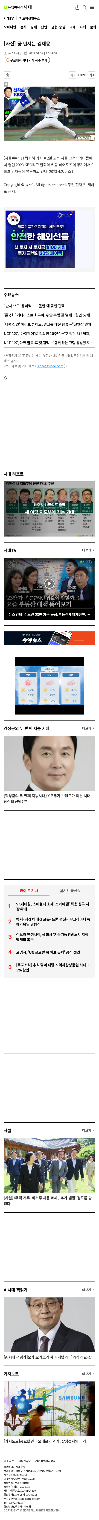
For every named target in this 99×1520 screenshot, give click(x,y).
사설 (7, 1130)
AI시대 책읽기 (16, 1290)
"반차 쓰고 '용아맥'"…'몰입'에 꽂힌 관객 (34, 305)
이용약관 (9, 1461)
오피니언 (10, 26)
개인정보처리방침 (45, 1461)
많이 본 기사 (29, 890)
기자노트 (11, 1374)
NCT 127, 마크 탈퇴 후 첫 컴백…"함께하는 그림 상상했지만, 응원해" (49, 342)
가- (72, 75)
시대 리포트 (14, 474)
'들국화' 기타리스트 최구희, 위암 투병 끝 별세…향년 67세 (47, 315)
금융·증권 (58, 26)
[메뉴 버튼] (92, 7)
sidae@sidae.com (50, 366)
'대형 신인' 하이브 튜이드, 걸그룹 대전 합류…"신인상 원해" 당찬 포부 (49, 324)
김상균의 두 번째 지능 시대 (27, 728)
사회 (83, 26)
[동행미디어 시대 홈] (18, 7)
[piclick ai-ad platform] (26, 89)
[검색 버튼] (84, 7)
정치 (23, 26)
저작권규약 (24, 1461)
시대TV (10, 550)
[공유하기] (77, 7)
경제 (33, 26)
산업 (44, 26)
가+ (92, 75)
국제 (72, 26)
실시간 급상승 (70, 890)
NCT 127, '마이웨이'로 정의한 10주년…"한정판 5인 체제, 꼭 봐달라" (49, 333)
